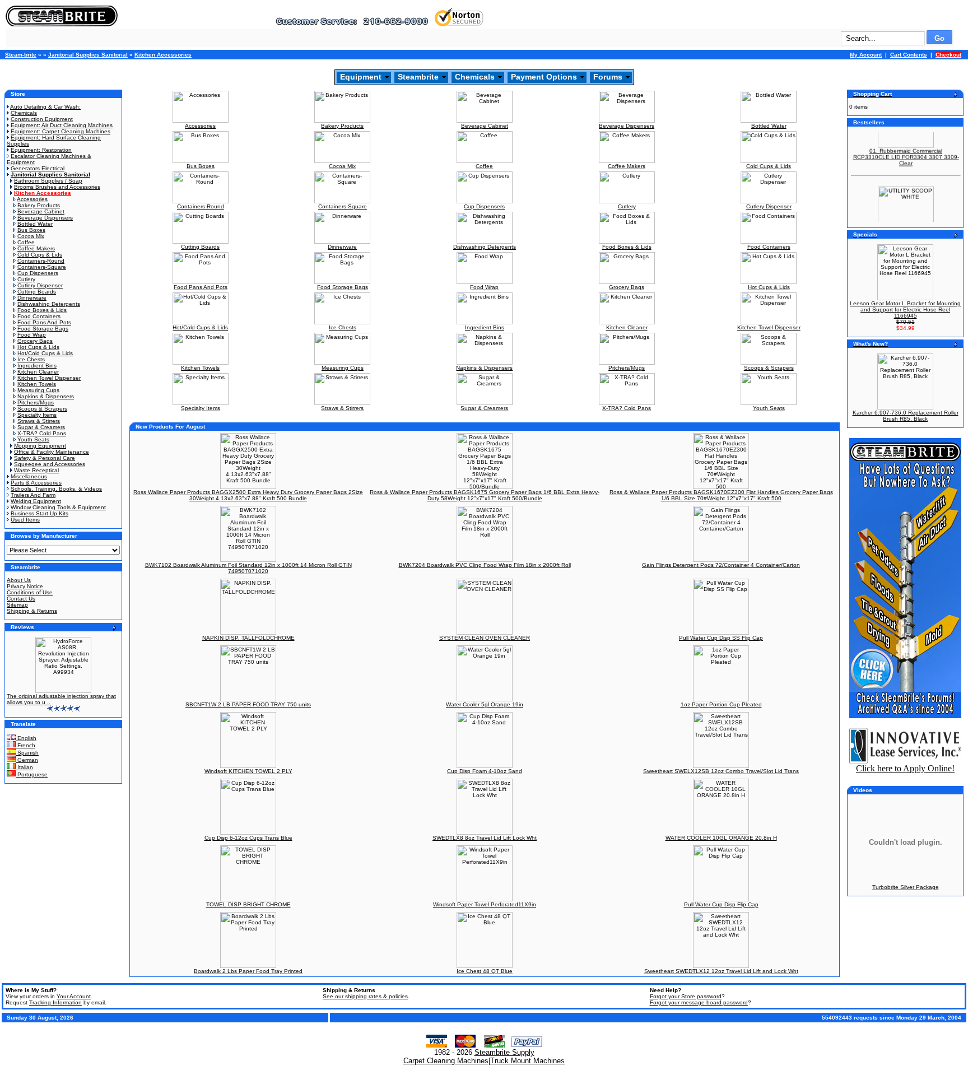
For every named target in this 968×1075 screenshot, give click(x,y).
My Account (866, 55)
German (27, 760)
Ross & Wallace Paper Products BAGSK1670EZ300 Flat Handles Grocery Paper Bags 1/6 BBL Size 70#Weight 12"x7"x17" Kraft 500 (721, 495)
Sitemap (17, 605)
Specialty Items (37, 415)
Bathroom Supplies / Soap (48, 181)
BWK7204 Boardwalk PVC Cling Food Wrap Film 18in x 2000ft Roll (485, 565)
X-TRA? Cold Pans (41, 433)
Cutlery (26, 279)
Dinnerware (31, 298)
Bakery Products (38, 205)
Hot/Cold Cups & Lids (45, 353)
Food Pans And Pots (44, 322)
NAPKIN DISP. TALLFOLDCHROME (248, 638)
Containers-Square (41, 267)
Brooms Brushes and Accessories (57, 187)
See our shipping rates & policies (365, 996)
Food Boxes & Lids (42, 310)
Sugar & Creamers (41, 427)
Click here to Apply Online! (905, 768)
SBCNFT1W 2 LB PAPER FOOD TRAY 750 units (248, 704)
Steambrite (418, 76)
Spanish (27, 753)
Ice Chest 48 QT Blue (485, 971)
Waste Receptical (36, 470)
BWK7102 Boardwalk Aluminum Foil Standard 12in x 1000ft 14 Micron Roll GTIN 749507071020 (248, 568)
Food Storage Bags (42, 328)
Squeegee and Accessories (49, 464)
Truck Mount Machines (527, 1061)
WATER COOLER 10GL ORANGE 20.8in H (721, 838)
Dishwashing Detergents (48, 304)
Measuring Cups (38, 390)
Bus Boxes (31, 230)
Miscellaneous (29, 476)
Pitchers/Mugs (35, 402)
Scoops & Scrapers (42, 409)
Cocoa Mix (30, 236)
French (25, 745)
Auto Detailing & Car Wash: (45, 107)
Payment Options (544, 76)
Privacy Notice (25, 586)
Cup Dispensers (37, 273)
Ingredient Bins (37, 365)
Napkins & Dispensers (45, 396)
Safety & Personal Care (44, 458)
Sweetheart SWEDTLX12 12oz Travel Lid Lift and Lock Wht (721, 971)
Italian (24, 767)
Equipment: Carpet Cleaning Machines (60, 131)
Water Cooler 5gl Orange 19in (484, 704)
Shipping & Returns (32, 611)
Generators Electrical (37, 168)
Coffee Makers (36, 248)
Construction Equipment (42, 119)
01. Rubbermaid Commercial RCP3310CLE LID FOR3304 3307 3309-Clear (906, 149)
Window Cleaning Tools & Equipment (58, 507)
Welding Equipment (36, 501)
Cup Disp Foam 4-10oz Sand (484, 771)
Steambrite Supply (504, 1052)
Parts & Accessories (36, 483)
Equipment (360, 76)
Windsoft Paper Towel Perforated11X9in (484, 904)
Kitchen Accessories (163, 55)
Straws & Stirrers (38, 421)
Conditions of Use (30, 592)
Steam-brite (20, 55)
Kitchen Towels (36, 384)
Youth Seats (33, 439)
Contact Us (21, 598)
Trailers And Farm (33, 495)
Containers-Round (40, 261)
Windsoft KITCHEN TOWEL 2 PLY (248, 771)
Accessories (32, 199)
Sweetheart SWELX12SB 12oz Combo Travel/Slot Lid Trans (721, 771)
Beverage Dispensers (45, 218)
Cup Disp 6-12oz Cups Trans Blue (248, 838)
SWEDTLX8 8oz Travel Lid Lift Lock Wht (484, 838)
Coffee (26, 242)
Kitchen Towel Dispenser (49, 378)
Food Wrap (31, 335)
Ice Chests (31, 359)
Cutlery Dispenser (40, 285)
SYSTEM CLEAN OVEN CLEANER (484, 638)
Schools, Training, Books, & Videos (56, 489)
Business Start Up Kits (39, 513)
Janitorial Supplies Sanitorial (88, 55)
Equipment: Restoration (41, 150)
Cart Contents (908, 55)
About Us (19, 580)
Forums (607, 76)
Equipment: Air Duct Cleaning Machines (62, 125)
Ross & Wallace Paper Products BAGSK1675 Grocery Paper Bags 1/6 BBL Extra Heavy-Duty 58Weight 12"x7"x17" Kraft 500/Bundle (484, 495)
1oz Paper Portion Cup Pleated (721, 704)
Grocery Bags (35, 341)
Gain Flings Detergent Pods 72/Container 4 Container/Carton (721, 565)
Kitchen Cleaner (38, 372)
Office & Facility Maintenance (51, 452)
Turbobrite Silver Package (905, 887)
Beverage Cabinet (40, 211)
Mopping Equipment (40, 446)
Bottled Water (35, 224)
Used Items (25, 519)
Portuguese (32, 774)
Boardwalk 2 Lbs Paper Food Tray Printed (248, 971)
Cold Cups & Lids (39, 255)
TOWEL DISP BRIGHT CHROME (248, 904)
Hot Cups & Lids (38, 347)
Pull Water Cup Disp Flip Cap (721, 904)
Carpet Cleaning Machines (445, 1061)
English (26, 738)
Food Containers (39, 316)
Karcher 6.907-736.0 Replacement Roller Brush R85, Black (905, 415)
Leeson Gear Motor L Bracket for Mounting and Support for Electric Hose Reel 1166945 (905, 309)
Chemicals (475, 76)
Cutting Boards (36, 291)
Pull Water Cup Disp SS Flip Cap (721, 638)
